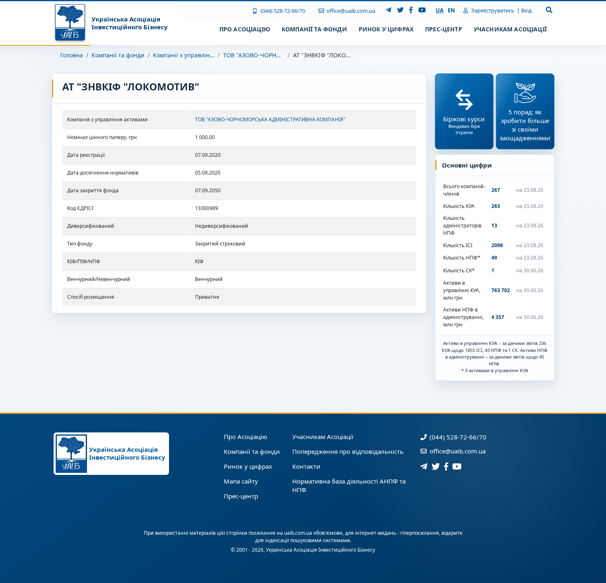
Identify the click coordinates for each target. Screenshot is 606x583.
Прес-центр (241, 496)
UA (440, 10)
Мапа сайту (241, 481)
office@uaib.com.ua (350, 10)
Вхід (526, 10)
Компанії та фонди (118, 55)
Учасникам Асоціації (322, 436)
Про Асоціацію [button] (244, 29)
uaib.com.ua (298, 532)
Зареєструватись (492, 10)
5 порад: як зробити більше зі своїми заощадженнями (525, 125)
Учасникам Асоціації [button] (510, 29)
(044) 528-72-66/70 (282, 10)
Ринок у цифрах (248, 466)
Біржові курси (464, 125)
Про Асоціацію (246, 436)
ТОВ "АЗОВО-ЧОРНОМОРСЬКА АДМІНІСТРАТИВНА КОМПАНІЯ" (270, 119)
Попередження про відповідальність (348, 451)
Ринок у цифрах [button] (386, 29)
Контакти (306, 466)
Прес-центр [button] (443, 29)
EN (451, 10)
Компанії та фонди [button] (314, 29)
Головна (71, 55)
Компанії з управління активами (199, 55)
